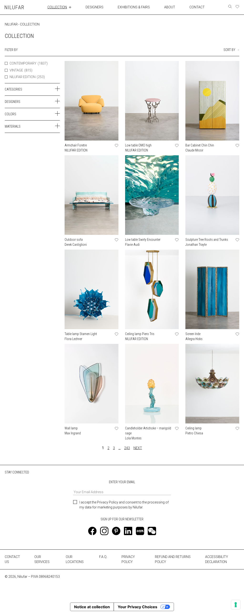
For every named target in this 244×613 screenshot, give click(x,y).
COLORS (10, 114)
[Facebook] (92, 531)
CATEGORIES (13, 89)
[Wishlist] (237, 7)
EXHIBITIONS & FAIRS (134, 7)
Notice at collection (92, 606)
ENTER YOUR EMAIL (122, 482)
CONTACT (197, 7)
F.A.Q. (103, 557)
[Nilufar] (14, 7)
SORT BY (229, 50)
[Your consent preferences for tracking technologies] (235, 604)
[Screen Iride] (212, 289)
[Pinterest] (116, 531)
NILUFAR (11, 24)
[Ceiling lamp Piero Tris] (152, 289)
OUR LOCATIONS (75, 559)
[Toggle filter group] (57, 88)
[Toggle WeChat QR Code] (152, 531)
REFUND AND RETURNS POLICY (173, 559)
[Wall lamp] (91, 383)
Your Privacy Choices (137, 606)
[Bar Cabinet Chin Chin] (212, 101)
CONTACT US (12, 559)
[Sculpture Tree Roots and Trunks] (212, 195)
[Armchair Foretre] (91, 101)
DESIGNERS (94, 7)
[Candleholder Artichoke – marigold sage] (152, 383)
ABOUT (169, 7)
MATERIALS (12, 126)
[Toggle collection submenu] (70, 7)
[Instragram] (104, 531)
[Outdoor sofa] (91, 195)
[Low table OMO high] (152, 101)
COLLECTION (57, 7)
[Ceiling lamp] (212, 383)
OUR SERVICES (42, 559)
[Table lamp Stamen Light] (91, 289)
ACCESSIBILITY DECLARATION (216, 559)
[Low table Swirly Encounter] (152, 195)
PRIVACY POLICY (128, 559)
